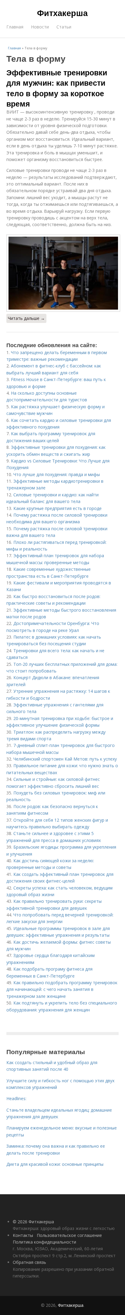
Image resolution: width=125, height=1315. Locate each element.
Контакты (23, 1235)
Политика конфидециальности (44, 1242)
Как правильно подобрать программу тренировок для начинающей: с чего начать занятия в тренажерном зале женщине (61, 989)
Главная (14, 27)
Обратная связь (29, 1262)
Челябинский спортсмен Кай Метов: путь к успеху (65, 759)
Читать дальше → (26, 318)
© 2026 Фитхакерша (33, 1222)
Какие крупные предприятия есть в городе (57, 508)
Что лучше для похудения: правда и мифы (56, 474)
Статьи (63, 27)
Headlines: (16, 1098)
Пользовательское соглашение (69, 1235)
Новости (40, 27)
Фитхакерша (62, 12)
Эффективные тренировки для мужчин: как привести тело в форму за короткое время (56, 88)
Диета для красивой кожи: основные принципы (54, 1164)
